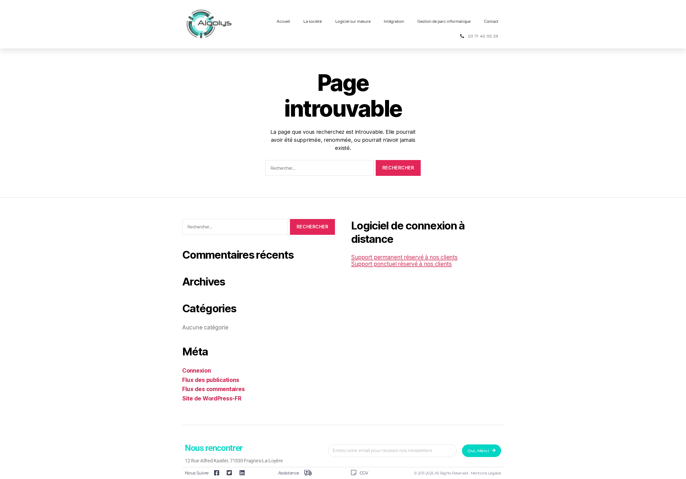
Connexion (196, 370)
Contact (491, 21)
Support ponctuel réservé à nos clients (401, 264)
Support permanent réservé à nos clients (404, 257)
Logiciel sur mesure (353, 21)
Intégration (394, 21)
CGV (364, 473)
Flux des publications (210, 380)
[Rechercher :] (318, 169)
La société (312, 21)
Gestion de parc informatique (443, 21)
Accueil (283, 21)
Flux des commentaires (213, 389)
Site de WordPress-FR (211, 398)
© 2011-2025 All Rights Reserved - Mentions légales (457, 473)
